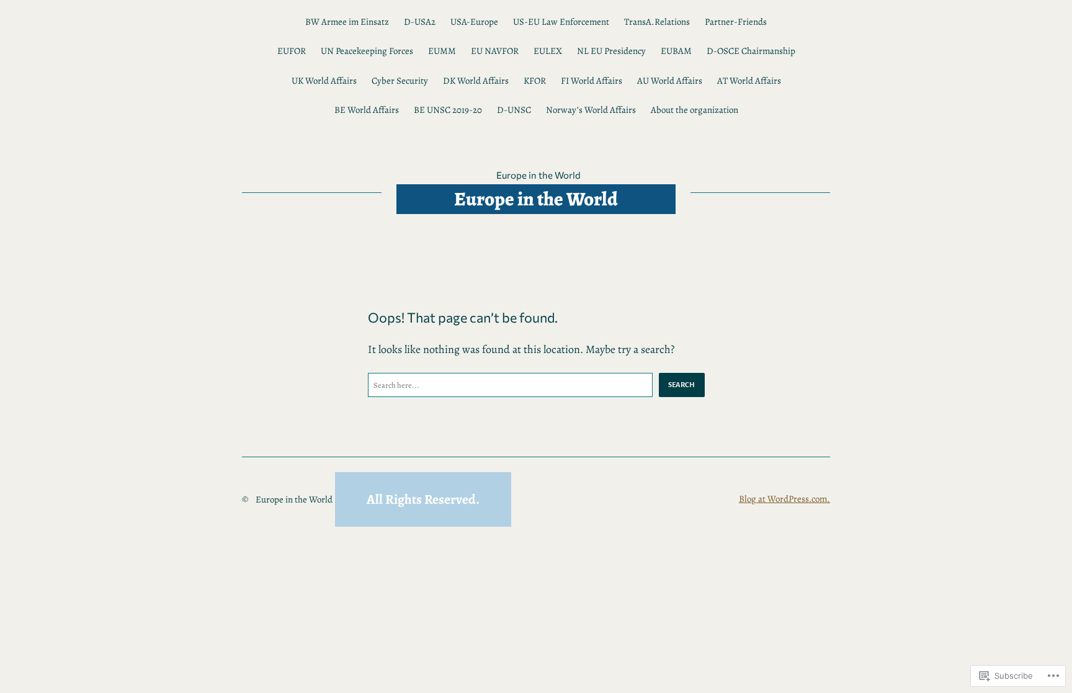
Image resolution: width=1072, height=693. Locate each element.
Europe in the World (538, 175)
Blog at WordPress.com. (784, 499)
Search (681, 384)
